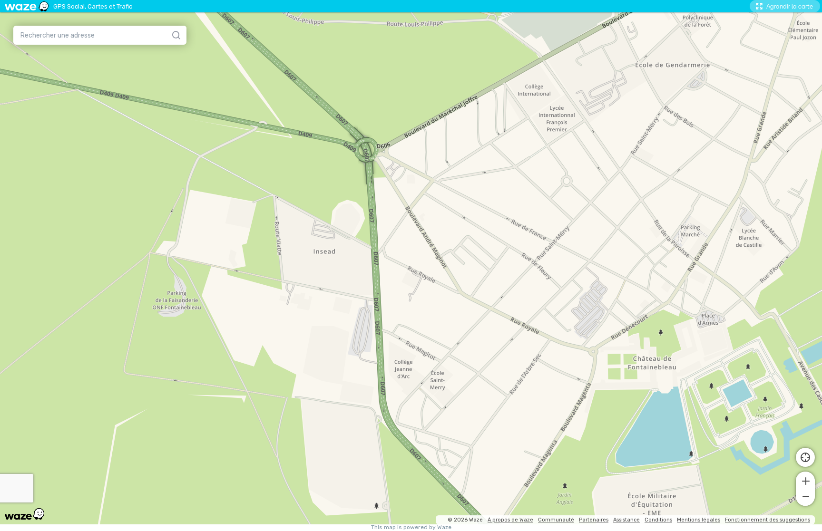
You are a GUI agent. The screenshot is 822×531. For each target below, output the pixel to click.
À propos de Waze (510, 520)
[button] (805, 480)
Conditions (658, 520)
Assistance (626, 520)
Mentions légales (698, 520)
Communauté (556, 520)
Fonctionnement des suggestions (767, 520)
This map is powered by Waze (411, 527)
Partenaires (593, 520)
